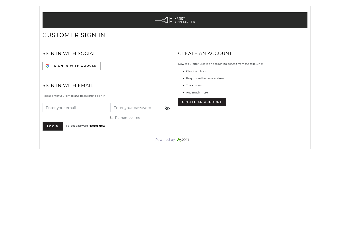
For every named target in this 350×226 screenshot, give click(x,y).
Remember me (127, 118)
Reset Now (97, 125)
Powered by (165, 140)
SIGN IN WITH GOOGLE (75, 66)
